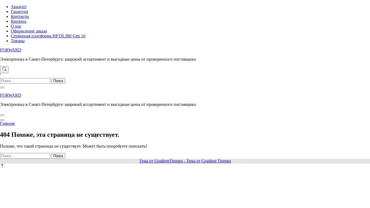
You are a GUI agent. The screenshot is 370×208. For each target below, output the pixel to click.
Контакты (20, 16)
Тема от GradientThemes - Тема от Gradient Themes (185, 161)
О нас (16, 26)
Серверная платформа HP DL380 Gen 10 (48, 36)
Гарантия (19, 11)
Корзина (18, 21)
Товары (18, 40)
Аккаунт (19, 6)
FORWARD (10, 50)
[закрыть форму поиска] (2, 87)
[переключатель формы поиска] (4, 69)
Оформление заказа (29, 31)
